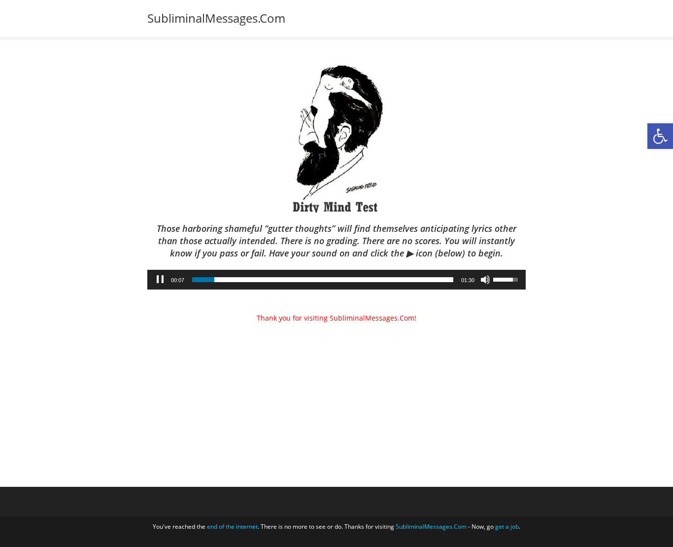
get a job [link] (507, 526)
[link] (660, 136)
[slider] (322, 279)
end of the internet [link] (232, 526)
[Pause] (160, 280)
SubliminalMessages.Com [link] (216, 18)
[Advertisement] (336, 378)
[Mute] (485, 280)
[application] (336, 280)
